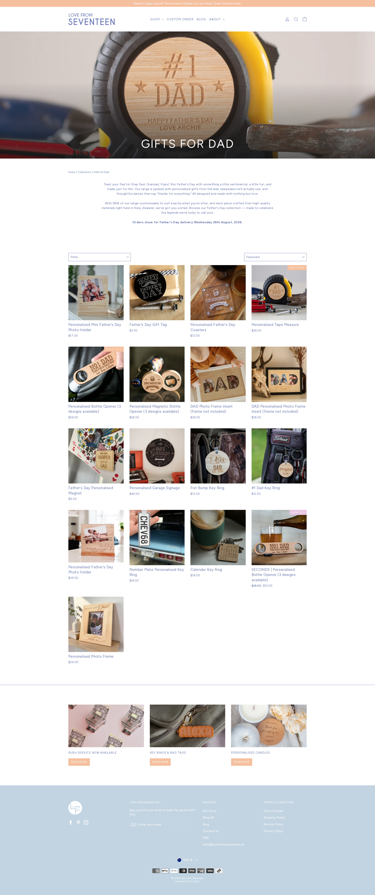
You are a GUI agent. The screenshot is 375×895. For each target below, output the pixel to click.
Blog (201, 19)
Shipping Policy (274, 817)
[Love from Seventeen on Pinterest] (78, 822)
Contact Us (211, 831)
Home (71, 172)
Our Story (210, 811)
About (215, 19)
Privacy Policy (273, 831)
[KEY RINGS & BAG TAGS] (187, 726)
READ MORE (79, 762)
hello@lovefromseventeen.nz (223, 844)
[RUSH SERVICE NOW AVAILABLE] (106, 726)
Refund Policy (273, 824)
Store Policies (273, 811)
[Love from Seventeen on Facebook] (70, 822)
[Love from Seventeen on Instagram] (86, 822)
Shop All (208, 817)
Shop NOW (160, 762)
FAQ (206, 837)
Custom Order (180, 19)
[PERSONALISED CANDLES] (269, 726)
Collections (84, 172)
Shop (155, 19)
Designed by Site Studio (187, 881)
